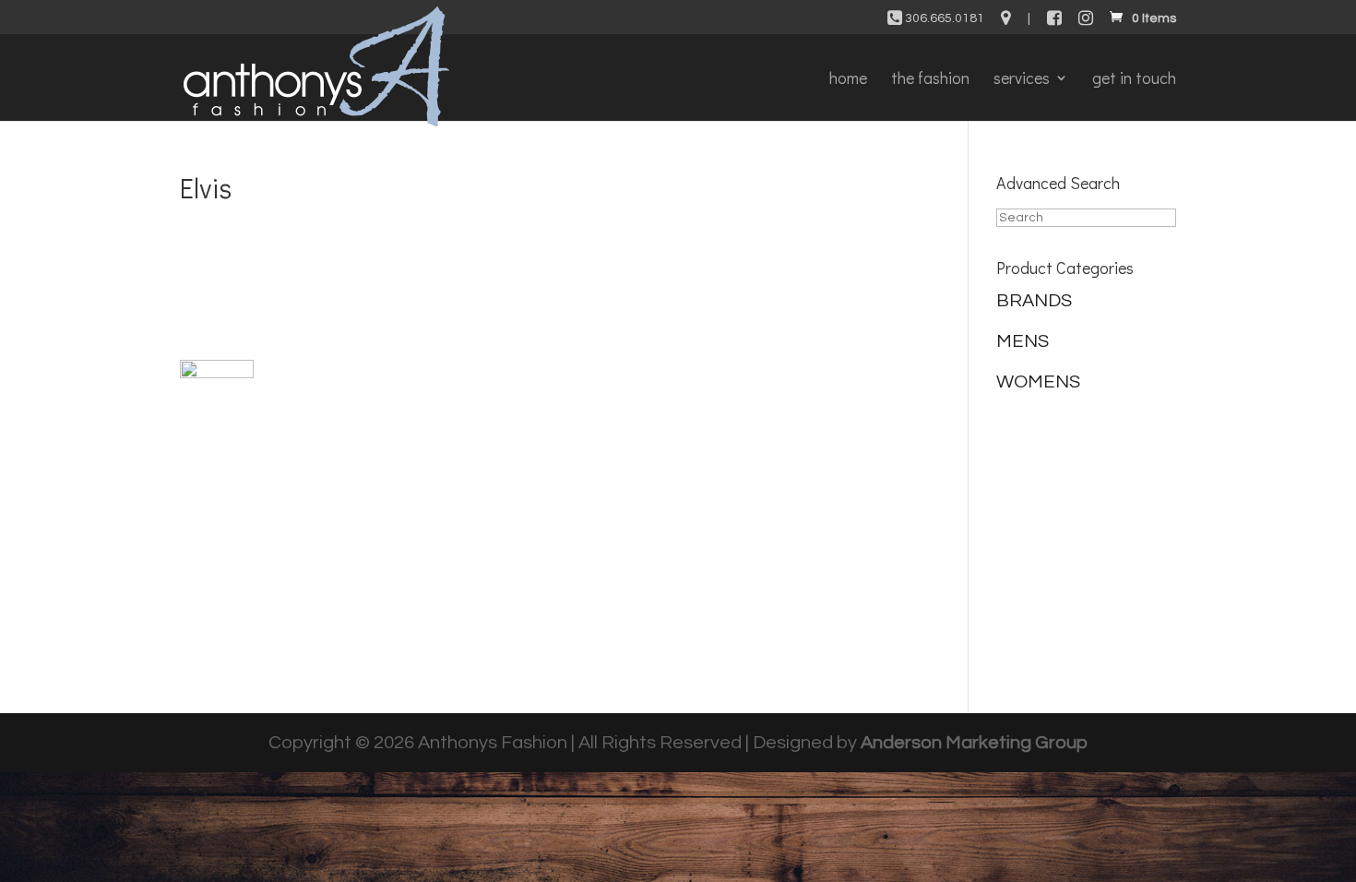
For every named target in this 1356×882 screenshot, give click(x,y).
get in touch (1134, 80)
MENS (1022, 341)
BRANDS (1034, 301)
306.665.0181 (943, 18)
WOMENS (1038, 382)
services (1021, 80)
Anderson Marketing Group (974, 742)
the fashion (930, 80)
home (848, 80)
